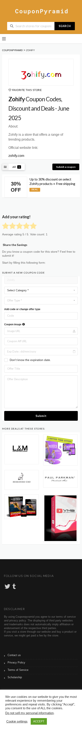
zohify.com (16, 155)
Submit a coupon (65, 166)
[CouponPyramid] (41, 11)
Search (65, 26)
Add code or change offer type (22, 309)
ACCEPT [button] (38, 721)
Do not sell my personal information (29, 713)
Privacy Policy (16, 662)
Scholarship (15, 677)
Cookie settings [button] (17, 721)
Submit (41, 416)
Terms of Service (18, 670)
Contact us (14, 655)
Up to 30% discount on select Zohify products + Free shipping (52, 181)
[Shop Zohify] (41, 72)
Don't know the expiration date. (30, 360)
